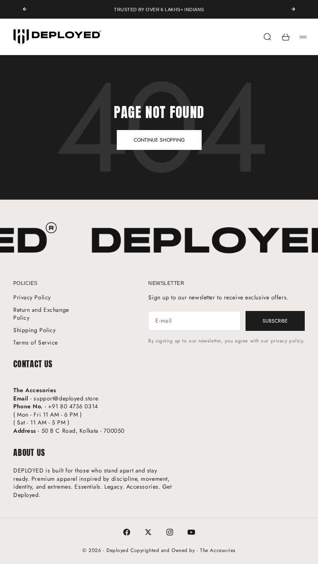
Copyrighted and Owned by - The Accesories (183, 550)
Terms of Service (35, 342)
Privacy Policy (32, 297)
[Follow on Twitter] (148, 532)
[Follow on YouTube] (191, 532)
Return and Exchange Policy (41, 314)
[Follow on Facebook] (127, 532)
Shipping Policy (34, 330)
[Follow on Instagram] (170, 532)
